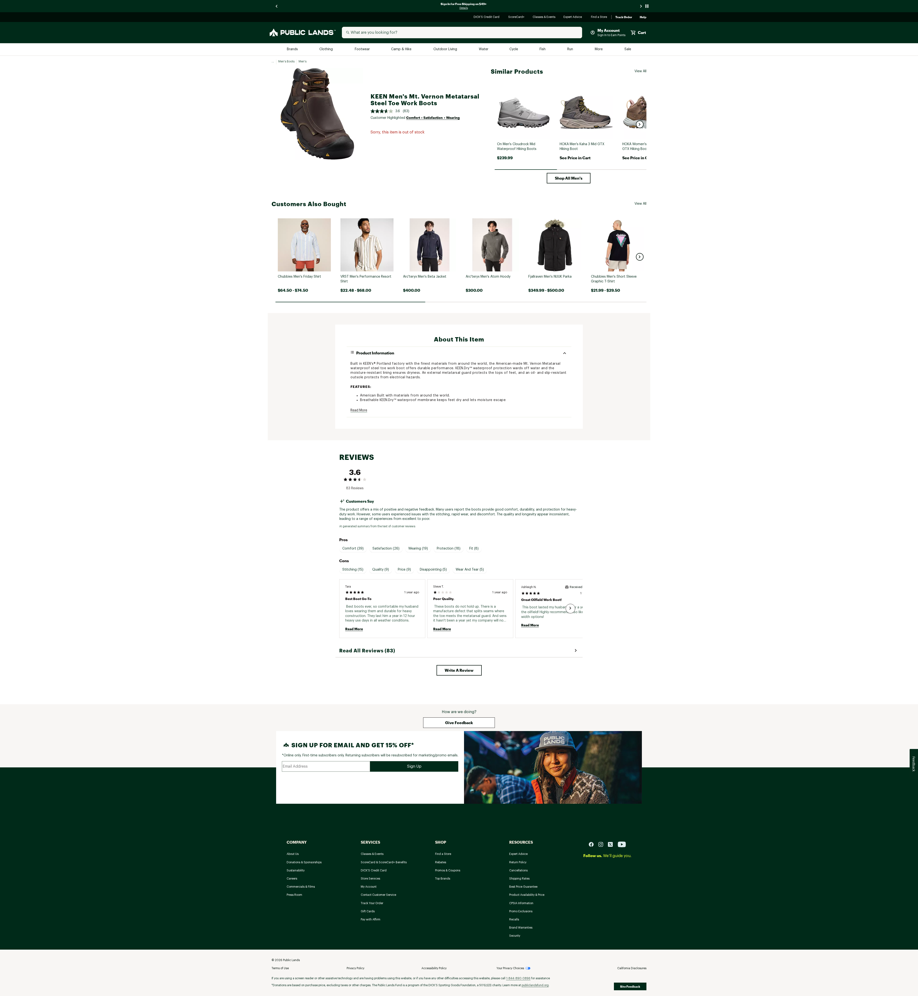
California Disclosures (631, 968)
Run (570, 49)
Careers (292, 878)
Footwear (362, 49)
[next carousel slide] (641, 6)
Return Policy (517, 862)
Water (483, 49)
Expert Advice (573, 17)
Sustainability (296, 870)
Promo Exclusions (520, 911)
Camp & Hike (401, 49)
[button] (640, 124)
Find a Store (599, 17)
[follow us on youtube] (622, 844)
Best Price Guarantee (523, 886)
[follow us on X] (612, 844)
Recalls (514, 919)
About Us (293, 854)
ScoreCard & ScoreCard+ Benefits (384, 862)
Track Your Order (372, 903)
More (599, 49)
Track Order (623, 17)
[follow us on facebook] (593, 844)
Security (514, 935)
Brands (293, 49)
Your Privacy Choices (510, 968)
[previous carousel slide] (277, 6)
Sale (627, 49)
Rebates (440, 862)
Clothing (326, 49)
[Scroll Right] (570, 608)
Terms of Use (280, 968)
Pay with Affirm (370, 919)
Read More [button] (358, 410)
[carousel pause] (647, 6)
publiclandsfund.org (535, 985)
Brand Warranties (520, 927)
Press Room (294, 894)
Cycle (514, 49)
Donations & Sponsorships (304, 862)
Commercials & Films (301, 886)
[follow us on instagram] (602, 844)
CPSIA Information (521, 903)
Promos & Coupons (447, 870)
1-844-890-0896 (518, 978)
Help (643, 17)
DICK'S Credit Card (487, 17)
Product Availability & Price (526, 894)
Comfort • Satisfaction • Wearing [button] (433, 118)
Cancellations (518, 870)
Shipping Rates (519, 878)
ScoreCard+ (516, 17)
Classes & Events (544, 17)
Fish (543, 49)
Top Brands (442, 878)
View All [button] (640, 71)
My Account (369, 886)
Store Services (370, 878)
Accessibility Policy (434, 968)
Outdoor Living (445, 49)
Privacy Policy (355, 968)
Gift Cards (368, 911)
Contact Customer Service (378, 894)
